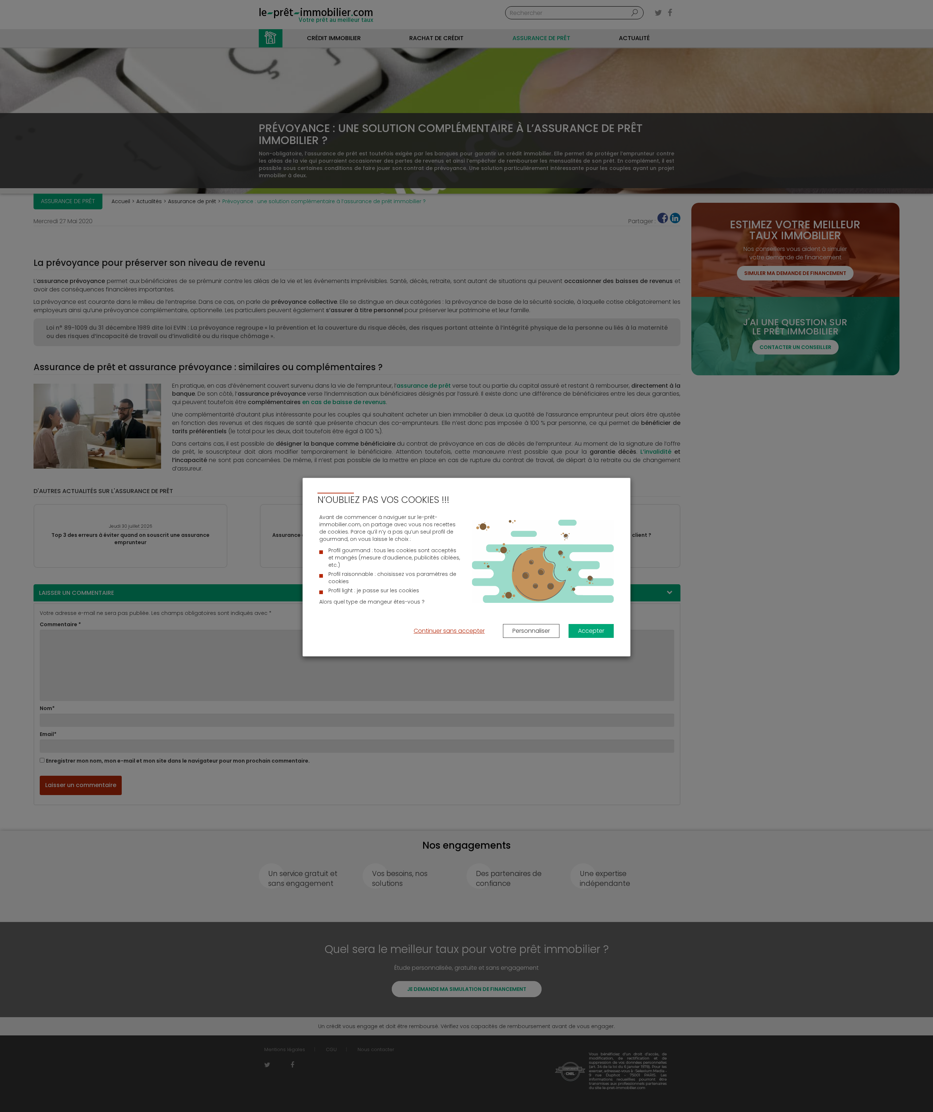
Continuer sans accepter (449, 631)
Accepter (591, 631)
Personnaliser (531, 631)
